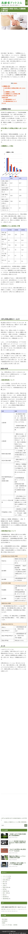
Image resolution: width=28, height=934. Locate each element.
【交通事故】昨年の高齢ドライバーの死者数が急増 (17, 863)
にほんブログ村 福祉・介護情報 (9, 925)
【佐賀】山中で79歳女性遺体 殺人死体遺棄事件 (17, 834)
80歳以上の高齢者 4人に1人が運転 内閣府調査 (15, 822)
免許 (10, 911)
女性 (2, 907)
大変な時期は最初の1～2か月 (9, 95)
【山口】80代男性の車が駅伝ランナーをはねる (17, 850)
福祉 (4, 895)
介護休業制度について (9, 99)
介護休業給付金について (10, 101)
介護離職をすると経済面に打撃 (11, 93)
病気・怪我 (5, 893)
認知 (3, 911)
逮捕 (10, 907)
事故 (4, 883)
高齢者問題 (14, 13)
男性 (13, 907)
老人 (23, 909)
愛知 (12, 911)
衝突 (2, 909)
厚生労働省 (4, 919)
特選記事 (5, 891)
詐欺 (9, 909)
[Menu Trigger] (26, 2)
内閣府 (3, 923)
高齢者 (7, 907)
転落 (14, 911)
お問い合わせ (23, 933)
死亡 (16, 907)
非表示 (15, 83)
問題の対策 (5, 887)
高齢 (19, 907)
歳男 (25, 907)
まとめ (4, 103)
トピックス (5, 876)
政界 (4, 889)
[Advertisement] (14, 40)
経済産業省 (4, 921)
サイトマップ (16, 933)
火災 (16, 911)
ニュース (5, 878)
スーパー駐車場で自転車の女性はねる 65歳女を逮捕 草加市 (17, 842)
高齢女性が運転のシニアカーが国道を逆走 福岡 (17, 856)
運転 (5, 909)
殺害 (8, 911)
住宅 (12, 909)
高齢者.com (13, 931)
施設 (19, 909)
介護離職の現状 (6, 86)
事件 (4, 881)
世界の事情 (5, 880)
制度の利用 (5, 97)
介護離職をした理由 (9, 92)
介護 (4, 885)
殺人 (6, 911)
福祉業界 (5, 896)
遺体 (14, 909)
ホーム (17, 909)
